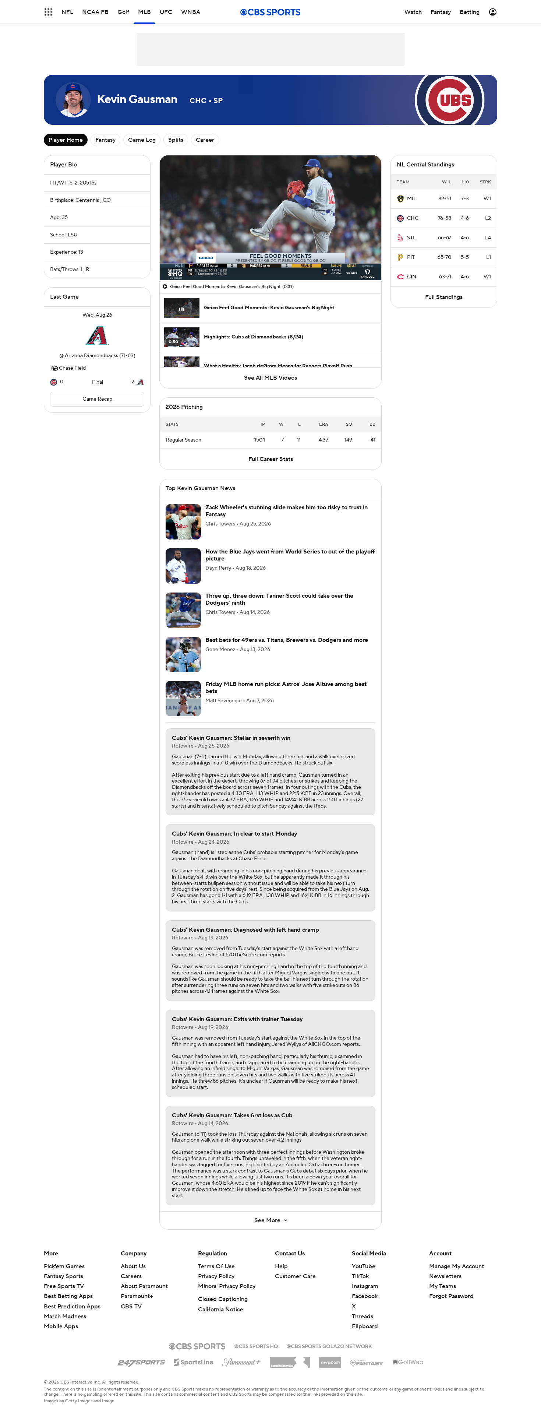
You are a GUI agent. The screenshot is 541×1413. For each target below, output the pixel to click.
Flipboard (365, 1326)
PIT (411, 257)
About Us (133, 1266)
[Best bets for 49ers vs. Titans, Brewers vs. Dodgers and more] (183, 654)
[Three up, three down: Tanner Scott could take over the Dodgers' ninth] (183, 610)
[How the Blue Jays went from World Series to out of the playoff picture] (183, 566)
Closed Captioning (223, 1299)
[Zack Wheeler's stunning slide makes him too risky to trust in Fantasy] (183, 521)
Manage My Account (456, 1266)
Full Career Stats (270, 459)
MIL (411, 199)
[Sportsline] (193, 1361)
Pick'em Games (64, 1266)
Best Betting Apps (68, 1296)
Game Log (142, 140)
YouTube (363, 1266)
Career (205, 140)
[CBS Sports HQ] (256, 1345)
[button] (48, 12)
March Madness (65, 1316)
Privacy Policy (216, 1276)
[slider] (270, 259)
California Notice (220, 1309)
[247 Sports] (141, 1361)
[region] (270, 217)
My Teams (442, 1286)
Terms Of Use (216, 1266)
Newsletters (445, 1276)
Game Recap (97, 399)
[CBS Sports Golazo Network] (329, 1345)
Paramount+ (137, 1296)
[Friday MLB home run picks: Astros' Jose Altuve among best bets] (183, 698)
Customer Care (295, 1276)
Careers (131, 1276)
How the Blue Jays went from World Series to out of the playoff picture (290, 555)
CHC (412, 218)
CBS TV (131, 1306)
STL (411, 238)
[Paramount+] (241, 1360)
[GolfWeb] (408, 1362)
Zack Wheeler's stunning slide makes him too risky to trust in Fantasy (286, 511)
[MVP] (330, 1359)
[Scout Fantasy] (367, 1362)
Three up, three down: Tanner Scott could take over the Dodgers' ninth (279, 599)
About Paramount (144, 1286)
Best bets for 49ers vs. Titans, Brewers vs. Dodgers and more (286, 640)
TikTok (360, 1276)
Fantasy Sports (63, 1276)
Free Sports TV (64, 1286)
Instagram (365, 1286)
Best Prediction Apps (72, 1306)
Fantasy (105, 140)
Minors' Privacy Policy (226, 1286)
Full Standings (444, 297)
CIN (411, 277)
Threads (362, 1316)
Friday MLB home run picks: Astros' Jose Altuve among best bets (286, 688)
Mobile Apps (61, 1326)
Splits (175, 140)
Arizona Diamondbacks (91, 355)
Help (281, 1266)
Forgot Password (451, 1296)
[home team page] (97, 335)
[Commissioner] (290, 1359)
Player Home (66, 140)
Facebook (365, 1296)
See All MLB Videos (270, 378)
